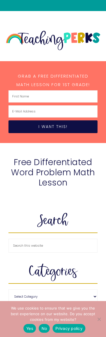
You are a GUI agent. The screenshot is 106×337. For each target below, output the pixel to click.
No (44, 328)
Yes (29, 328)
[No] (99, 319)
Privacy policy (69, 328)
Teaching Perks (53, 40)
